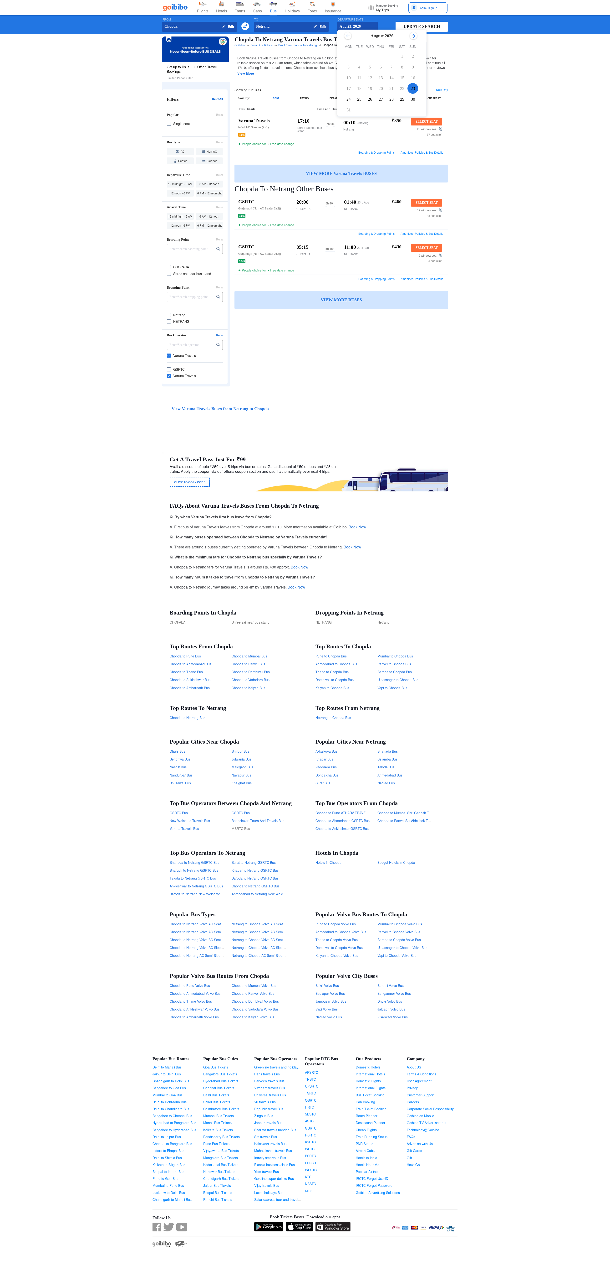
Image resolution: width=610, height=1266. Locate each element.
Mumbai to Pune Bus (168, 1185)
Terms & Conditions (421, 1074)
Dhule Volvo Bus (389, 1001)
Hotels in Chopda (328, 862)
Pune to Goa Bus (165, 1178)
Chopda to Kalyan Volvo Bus (253, 1017)
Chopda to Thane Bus (186, 671)
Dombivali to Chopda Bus (334, 679)
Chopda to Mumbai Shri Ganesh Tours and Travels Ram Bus (423, 812)
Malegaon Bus (242, 767)
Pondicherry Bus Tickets (221, 1136)
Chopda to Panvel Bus (248, 664)
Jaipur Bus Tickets (217, 1185)
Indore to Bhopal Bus (168, 1150)
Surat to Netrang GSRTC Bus (254, 862)
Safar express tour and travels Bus (280, 1199)
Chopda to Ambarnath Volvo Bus (194, 1017)
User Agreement (419, 1080)
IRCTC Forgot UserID (372, 1178)
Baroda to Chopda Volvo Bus (399, 939)
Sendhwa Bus (180, 759)
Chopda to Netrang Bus (187, 717)
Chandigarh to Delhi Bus (170, 1080)
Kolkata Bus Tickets (218, 1129)
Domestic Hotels (368, 1067)
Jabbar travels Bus (268, 1122)
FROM (167, 19)
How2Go (413, 1164)
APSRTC (311, 1072)
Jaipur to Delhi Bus (166, 1074)
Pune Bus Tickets (216, 1143)
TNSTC (310, 1079)
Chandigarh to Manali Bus (172, 1199)
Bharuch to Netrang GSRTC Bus (194, 870)
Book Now (357, 527)
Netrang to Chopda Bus (333, 717)
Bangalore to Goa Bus (169, 1087)
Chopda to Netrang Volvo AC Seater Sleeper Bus (206, 924)
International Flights (371, 1087)
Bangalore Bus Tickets (220, 1074)
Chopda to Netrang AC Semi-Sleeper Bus (201, 955)
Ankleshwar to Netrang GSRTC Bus (196, 886)
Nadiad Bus (386, 783)
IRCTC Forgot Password (374, 1185)
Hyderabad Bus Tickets (220, 1080)
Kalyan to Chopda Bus (332, 687)
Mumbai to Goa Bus (167, 1095)
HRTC (309, 1107)
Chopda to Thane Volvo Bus (191, 1001)
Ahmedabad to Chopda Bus (336, 664)
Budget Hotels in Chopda (396, 862)
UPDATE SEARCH (422, 26)
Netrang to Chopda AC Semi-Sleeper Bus (263, 955)
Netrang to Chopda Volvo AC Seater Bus (262, 939)
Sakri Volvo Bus (327, 985)
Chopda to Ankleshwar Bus (190, 679)
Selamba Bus (387, 759)
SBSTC (310, 1114)
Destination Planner (370, 1122)
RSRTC (310, 1135)
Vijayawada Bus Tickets (221, 1150)
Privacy (412, 1087)
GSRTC (310, 1128)
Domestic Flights (368, 1080)
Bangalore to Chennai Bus (172, 1115)
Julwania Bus (241, 759)
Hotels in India (366, 1157)
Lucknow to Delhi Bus (168, 1192)
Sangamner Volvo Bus (394, 993)
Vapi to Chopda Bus (392, 687)
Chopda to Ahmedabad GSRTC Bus (342, 820)
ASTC (309, 1121)
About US (414, 1067)
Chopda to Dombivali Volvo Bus (255, 1001)
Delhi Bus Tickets (216, 1095)
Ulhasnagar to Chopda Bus (397, 679)
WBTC (310, 1148)
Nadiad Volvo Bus (328, 1017)
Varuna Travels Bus (184, 828)
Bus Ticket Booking (370, 1095)
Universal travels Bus (270, 1095)
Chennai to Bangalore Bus (172, 1143)
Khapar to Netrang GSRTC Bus (255, 870)
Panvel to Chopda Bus (394, 664)
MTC (308, 1190)
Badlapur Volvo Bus (330, 993)
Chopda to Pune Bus (185, 656)
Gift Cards (414, 1150)
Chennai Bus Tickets (218, 1087)
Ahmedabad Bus (389, 775)
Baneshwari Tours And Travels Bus (258, 820)
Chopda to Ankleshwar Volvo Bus (194, 1009)
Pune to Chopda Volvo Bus (335, 924)
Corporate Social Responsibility (430, 1108)
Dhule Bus (177, 751)
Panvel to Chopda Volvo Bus (398, 931)
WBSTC (311, 1169)
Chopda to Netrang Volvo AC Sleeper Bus (201, 947)
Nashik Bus (178, 767)
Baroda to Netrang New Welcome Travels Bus (204, 893)
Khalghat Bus (242, 783)
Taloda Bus (385, 767)
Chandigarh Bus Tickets (221, 1178)
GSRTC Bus (179, 812)
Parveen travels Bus (269, 1080)
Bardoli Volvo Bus (390, 985)
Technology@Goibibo (423, 1129)
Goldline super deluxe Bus (274, 1178)
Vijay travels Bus (266, 1185)
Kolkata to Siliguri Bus (168, 1164)
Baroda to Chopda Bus (394, 671)
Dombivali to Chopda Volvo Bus (339, 947)
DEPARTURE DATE (350, 19)
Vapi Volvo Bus (326, 1009)
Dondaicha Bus (326, 775)
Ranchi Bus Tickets (217, 1199)
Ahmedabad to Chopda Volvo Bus (340, 931)
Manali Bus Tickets (217, 1122)
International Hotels (370, 1074)
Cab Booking (365, 1101)
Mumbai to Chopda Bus (395, 656)
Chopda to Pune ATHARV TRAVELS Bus (345, 812)
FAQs (411, 1136)
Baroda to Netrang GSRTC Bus (255, 878)
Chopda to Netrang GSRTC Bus (256, 886)
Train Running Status (371, 1136)
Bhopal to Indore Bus (168, 1171)
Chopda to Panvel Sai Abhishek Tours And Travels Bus (418, 820)
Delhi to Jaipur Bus (166, 1136)
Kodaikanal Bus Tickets (220, 1164)
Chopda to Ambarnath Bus (190, 687)
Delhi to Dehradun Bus (169, 1101)
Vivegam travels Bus (269, 1087)
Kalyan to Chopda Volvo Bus (336, 955)
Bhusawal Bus (180, 783)
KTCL (309, 1176)
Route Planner (366, 1115)
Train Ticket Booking (371, 1108)
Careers (413, 1101)
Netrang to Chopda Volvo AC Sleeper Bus (263, 947)
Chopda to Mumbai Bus (249, 656)
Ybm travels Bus (266, 1171)
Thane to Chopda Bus (332, 671)
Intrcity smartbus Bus (270, 1157)
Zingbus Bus (263, 1115)
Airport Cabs (365, 1150)
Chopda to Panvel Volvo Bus (253, 993)
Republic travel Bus (268, 1108)
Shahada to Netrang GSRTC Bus (194, 862)
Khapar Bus (324, 759)
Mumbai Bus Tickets (218, 1115)
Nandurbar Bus (181, 775)
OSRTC (310, 1100)
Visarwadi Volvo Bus (392, 1017)
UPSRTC (311, 1086)
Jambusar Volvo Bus (330, 1001)
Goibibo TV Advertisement (426, 1122)
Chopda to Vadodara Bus (250, 679)
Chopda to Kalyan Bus (248, 687)
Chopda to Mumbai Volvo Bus (254, 985)
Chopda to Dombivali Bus (251, 671)
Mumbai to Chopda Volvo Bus (399, 924)
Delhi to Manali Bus (167, 1067)
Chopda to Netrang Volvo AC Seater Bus (200, 939)
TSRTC (310, 1093)
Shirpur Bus (240, 751)
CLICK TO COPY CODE (189, 482)
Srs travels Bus (265, 1136)
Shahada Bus (387, 751)
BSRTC (310, 1155)
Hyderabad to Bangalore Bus (174, 1122)
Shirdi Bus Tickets (216, 1101)
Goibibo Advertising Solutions (378, 1192)
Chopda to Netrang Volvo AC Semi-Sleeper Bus (205, 931)
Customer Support (420, 1095)
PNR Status (364, 1143)
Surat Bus (322, 783)
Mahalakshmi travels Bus (273, 1150)
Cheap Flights (366, 1129)
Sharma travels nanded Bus (275, 1129)
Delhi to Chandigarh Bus (170, 1108)
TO (256, 19)
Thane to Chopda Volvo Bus (336, 939)
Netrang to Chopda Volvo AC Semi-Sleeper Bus (267, 931)
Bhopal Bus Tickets (217, 1192)
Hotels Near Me (367, 1164)
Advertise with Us (420, 1143)
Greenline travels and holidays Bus (280, 1067)
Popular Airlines (367, 1171)
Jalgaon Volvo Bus (391, 1009)
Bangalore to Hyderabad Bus (174, 1129)
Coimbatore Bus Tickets (221, 1108)
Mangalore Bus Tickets (220, 1157)
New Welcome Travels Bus (190, 820)
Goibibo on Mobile (420, 1115)
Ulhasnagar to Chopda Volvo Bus (402, 947)
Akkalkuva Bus (326, 751)
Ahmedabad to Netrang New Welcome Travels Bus (270, 893)
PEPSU (310, 1163)
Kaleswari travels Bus (270, 1143)
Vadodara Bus (326, 767)
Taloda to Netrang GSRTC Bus (193, 878)
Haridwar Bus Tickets (219, 1171)
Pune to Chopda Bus (331, 656)
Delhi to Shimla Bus (167, 1157)
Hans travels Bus (267, 1074)
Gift (409, 1157)
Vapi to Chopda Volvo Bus (396, 955)
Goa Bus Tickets (215, 1067)
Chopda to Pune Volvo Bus (190, 985)
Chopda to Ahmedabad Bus (190, 664)
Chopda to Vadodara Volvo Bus (255, 1009)
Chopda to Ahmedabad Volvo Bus (195, 993)
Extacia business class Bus (274, 1164)
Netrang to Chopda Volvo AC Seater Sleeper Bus (268, 924)
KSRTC (310, 1142)
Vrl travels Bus (265, 1101)
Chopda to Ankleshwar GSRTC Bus (342, 828)
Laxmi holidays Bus (268, 1192)
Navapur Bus (241, 775)
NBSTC (310, 1183)
